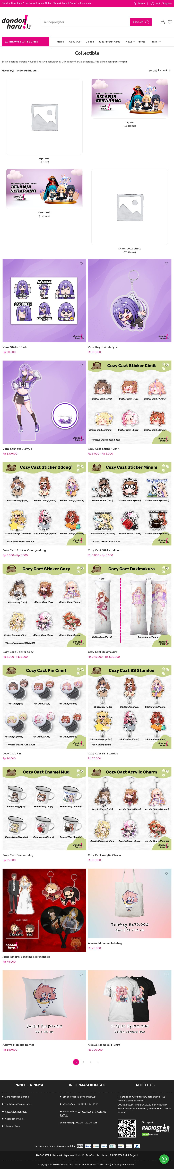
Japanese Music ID (74, 1155)
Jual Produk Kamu (109, 41)
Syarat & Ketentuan (16, 1111)
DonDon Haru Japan (97, 1155)
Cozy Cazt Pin (12, 753)
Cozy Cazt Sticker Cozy (18, 652)
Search (138, 21)
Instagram (87, 1111)
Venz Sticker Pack (15, 347)
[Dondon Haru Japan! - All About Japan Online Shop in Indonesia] (16, 22)
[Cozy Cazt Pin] (44, 707)
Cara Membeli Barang (17, 1096)
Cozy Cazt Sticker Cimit (103, 449)
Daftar (141, 3)
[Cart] (162, 22)
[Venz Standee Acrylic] (44, 402)
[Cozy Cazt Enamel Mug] (44, 808)
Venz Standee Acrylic (17, 449)
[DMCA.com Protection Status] (150, 1134)
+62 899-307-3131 (87, 1104)
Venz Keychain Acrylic (103, 347)
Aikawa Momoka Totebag (105, 943)
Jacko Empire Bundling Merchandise (26, 957)
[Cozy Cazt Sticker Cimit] (129, 402)
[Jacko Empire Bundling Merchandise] (44, 910)
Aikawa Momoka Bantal (18, 1045)
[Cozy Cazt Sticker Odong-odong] (44, 503)
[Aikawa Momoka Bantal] (44, 1005)
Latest (162, 70)
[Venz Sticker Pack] (44, 300)
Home (60, 41)
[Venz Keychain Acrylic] (129, 300)
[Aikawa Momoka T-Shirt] (129, 1005)
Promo (141, 41)
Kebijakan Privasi (14, 1118)
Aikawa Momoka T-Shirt (104, 1045)
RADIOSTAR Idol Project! (124, 1155)
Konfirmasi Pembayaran (18, 1104)
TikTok (64, 1115)
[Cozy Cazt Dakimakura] (129, 605)
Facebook (100, 1111)
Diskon (90, 41)
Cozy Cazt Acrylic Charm (104, 855)
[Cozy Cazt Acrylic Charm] (129, 808)
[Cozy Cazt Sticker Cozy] (44, 605)
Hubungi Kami (12, 1126)
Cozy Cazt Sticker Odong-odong (24, 550)
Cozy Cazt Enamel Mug (18, 855)
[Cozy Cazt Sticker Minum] (129, 503)
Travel (154, 41)
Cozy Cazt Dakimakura (102, 652)
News (129, 41)
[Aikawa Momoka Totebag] (129, 903)
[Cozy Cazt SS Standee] (129, 707)
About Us (75, 41)
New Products (27, 70)
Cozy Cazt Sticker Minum (104, 550)
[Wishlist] (81, 264)
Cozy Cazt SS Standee (103, 753)
